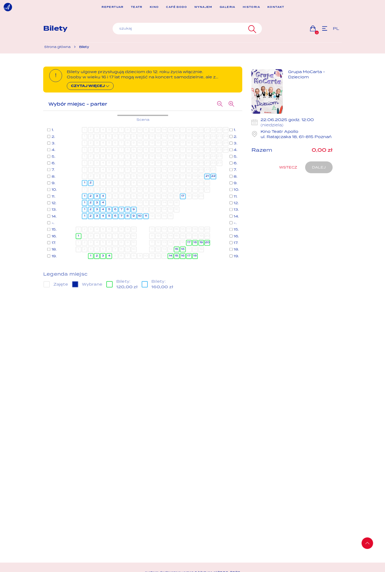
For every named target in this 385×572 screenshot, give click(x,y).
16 (182, 249)
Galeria (227, 7)
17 (182, 196)
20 (207, 242)
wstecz (288, 167)
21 (207, 176)
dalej (319, 167)
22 (213, 176)
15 (176, 249)
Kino (154, 7)
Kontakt (275, 7)
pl (336, 28)
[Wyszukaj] (251, 28)
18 (195, 242)
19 (201, 242)
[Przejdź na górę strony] (367, 543)
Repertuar (113, 7)
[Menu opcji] (324, 28)
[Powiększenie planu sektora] (231, 104)
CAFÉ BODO (176, 7)
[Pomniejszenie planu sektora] (220, 104)
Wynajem (203, 7)
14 (170, 256)
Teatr (136, 7)
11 (146, 216)
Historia (251, 7)
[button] (313, 28)
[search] (187, 28)
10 (140, 216)
